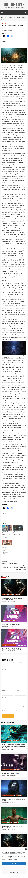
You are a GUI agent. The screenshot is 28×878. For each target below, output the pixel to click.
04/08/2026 (12, 829)
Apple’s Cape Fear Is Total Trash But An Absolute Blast (12, 827)
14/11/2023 (10, 28)
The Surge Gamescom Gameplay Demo (17, 533)
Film (7, 769)
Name (4, 690)
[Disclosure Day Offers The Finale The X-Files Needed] (14, 788)
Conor (5, 28)
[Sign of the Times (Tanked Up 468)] (14, 638)
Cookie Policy (10, 876)
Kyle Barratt (5, 601)
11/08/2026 (12, 802)
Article (4, 594)
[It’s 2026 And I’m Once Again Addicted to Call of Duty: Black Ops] (14, 587)
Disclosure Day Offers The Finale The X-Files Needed (13, 799)
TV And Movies (16, 740)
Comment (5, 669)
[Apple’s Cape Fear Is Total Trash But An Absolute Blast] (14, 815)
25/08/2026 (12, 749)
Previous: (10, 562)
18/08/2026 (12, 775)
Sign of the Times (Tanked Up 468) (11, 649)
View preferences (14, 872)
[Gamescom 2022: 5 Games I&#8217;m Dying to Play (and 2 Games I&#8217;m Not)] (7, 528)
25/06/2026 (11, 650)
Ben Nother (5, 626)
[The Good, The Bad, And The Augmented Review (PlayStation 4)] (7, 542)
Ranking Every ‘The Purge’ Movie (10, 773)
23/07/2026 (11, 626)
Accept (14, 863)
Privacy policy (17, 876)
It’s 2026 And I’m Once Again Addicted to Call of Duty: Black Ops (13, 599)
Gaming (4, 23)
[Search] (25, 12)
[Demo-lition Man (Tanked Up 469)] (14, 613)
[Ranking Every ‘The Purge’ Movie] (14, 762)
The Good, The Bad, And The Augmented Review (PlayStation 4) (6, 549)
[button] (25, 849)
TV (11, 740)
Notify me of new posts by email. (13, 711)
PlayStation (17, 594)
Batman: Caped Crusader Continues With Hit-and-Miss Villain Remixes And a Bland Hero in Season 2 (13, 746)
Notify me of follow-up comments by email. (13, 707)
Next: (14, 567)
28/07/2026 (12, 601)
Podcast (8, 620)
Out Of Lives (14, 4)
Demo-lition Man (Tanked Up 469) (11, 624)
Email (17, 690)
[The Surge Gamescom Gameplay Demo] (18, 528)
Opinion (12, 594)
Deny (14, 868)
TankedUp (13, 620)
